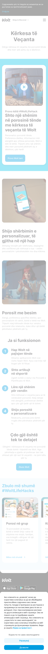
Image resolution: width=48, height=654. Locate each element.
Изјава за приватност (22, 628)
